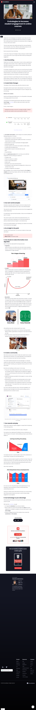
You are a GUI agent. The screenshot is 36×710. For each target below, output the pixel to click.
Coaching (17, 675)
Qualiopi (23, 663)
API (30, 666)
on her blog (11, 102)
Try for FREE (18, 534)
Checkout (17, 673)
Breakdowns (24, 664)
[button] (34, 2)
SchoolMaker (11, 504)
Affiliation (31, 673)
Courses (17, 677)
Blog (23, 661)
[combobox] (3, 709)
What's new (32, 670)
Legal (31, 668)
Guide (23, 666)
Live (16, 666)
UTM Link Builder (25, 676)
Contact (31, 661)
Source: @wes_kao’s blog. (18, 129)
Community (18, 664)
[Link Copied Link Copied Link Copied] (21, 520)
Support (31, 663)
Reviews (31, 664)
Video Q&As (18, 668)
